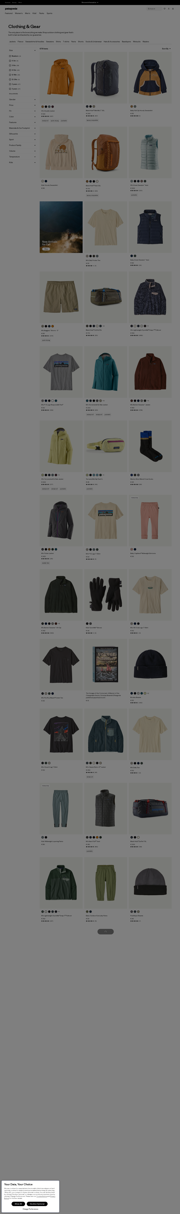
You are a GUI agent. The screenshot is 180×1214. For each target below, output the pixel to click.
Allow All (18, 1204)
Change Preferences (30, 1209)
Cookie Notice (41, 1196)
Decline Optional (37, 1204)
